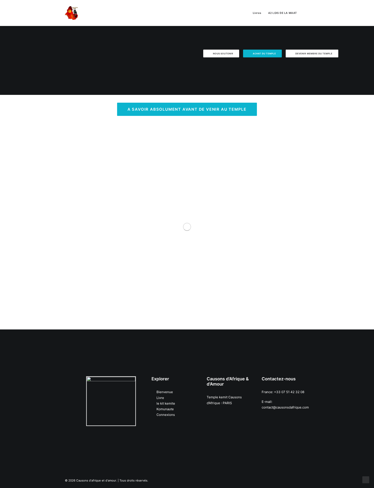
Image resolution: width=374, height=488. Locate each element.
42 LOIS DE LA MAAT (282, 13)
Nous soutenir (223, 53)
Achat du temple (264, 53)
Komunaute (165, 409)
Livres (257, 13)
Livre (160, 398)
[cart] (307, 13)
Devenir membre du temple (313, 53)
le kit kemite (165, 403)
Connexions (165, 415)
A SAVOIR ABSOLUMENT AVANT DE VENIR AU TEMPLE (187, 109)
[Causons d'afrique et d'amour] (72, 13)
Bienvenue (164, 392)
